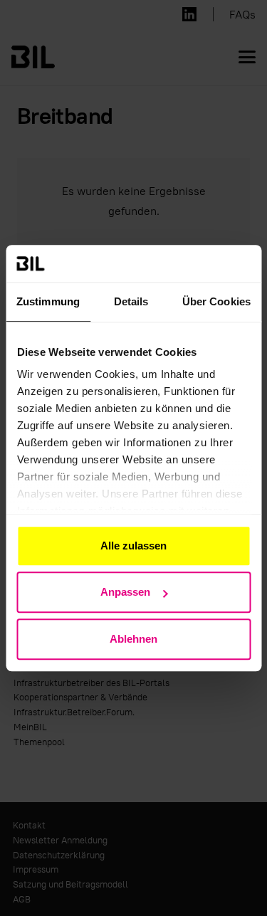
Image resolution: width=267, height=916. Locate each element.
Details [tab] (131, 301)
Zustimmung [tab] (48, 301)
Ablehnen (133, 639)
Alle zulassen (133, 545)
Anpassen (125, 592)
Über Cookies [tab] (216, 301)
